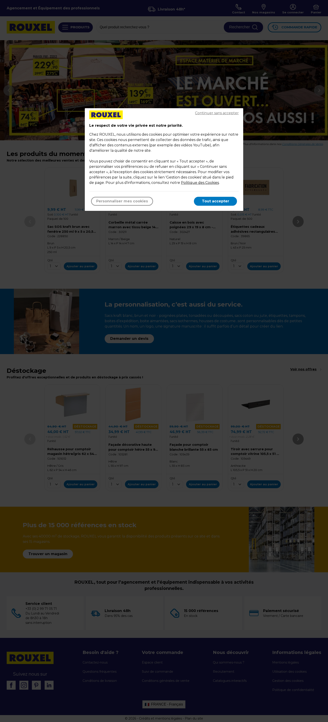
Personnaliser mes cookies (122, 201)
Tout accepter (215, 201)
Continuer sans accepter (217, 113)
